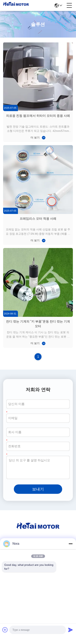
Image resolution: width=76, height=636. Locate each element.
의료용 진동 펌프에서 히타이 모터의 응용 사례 (38, 115)
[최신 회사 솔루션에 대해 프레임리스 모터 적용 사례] (42, 240)
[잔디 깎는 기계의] (38, 315)
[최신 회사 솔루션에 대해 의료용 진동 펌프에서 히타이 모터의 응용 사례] (42, 137)
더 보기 (35, 137)
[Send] (70, 629)
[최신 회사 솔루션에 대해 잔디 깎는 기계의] (42, 343)
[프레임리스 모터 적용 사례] (38, 213)
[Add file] (5, 629)
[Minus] (70, 543)
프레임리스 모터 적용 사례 (38, 218)
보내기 (38, 489)
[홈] (38, 530)
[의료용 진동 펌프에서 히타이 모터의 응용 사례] (38, 110)
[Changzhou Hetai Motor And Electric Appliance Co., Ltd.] (16, 5)
